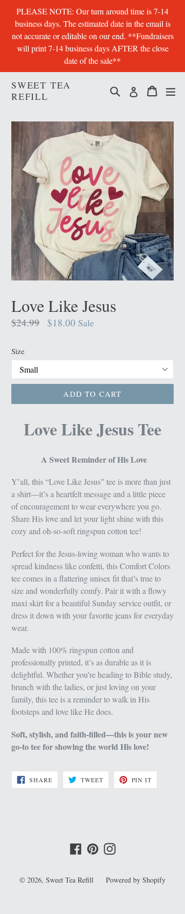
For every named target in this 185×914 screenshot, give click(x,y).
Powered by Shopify (135, 880)
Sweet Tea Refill (41, 91)
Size (18, 351)
